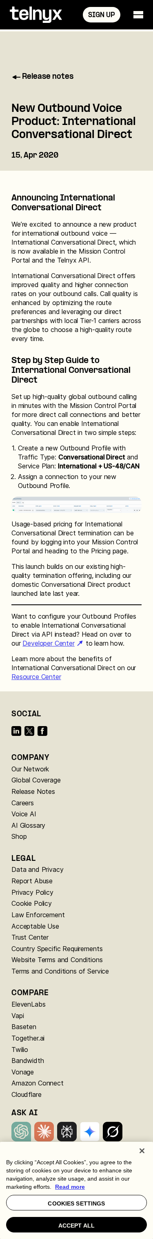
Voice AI (23, 814)
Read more (70, 1186)
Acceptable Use (35, 926)
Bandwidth (27, 1060)
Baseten (23, 1027)
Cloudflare (26, 1094)
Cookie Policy (31, 903)
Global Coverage (36, 780)
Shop (19, 836)
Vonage (22, 1072)
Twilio (19, 1049)
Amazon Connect (37, 1083)
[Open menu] (138, 15)
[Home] (36, 15)
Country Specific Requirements (56, 949)
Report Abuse (32, 881)
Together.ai (27, 1038)
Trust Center (30, 937)
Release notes (47, 77)
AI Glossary (28, 825)
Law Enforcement (38, 915)
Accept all (76, 1225)
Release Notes (33, 791)
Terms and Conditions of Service (60, 971)
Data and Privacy (37, 869)
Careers (22, 803)
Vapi (17, 1016)
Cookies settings (76, 1203)
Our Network (30, 769)
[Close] (142, 1151)
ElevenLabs (28, 1004)
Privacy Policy (32, 892)
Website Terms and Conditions (57, 960)
